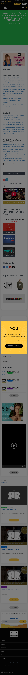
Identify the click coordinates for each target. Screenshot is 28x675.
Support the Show (14, 346)
